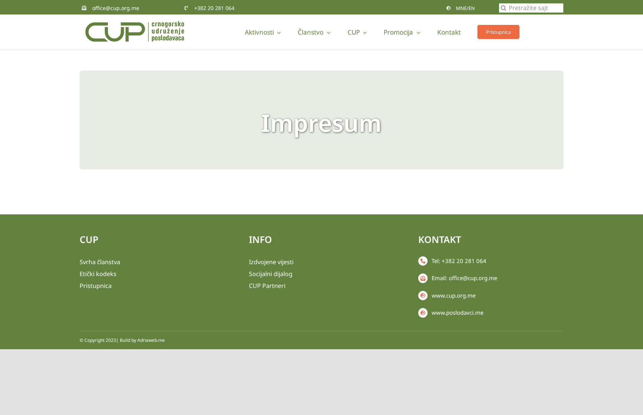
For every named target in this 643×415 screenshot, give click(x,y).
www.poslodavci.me (457, 312)
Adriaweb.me (151, 340)
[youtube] (350, 335)
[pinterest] (336, 335)
